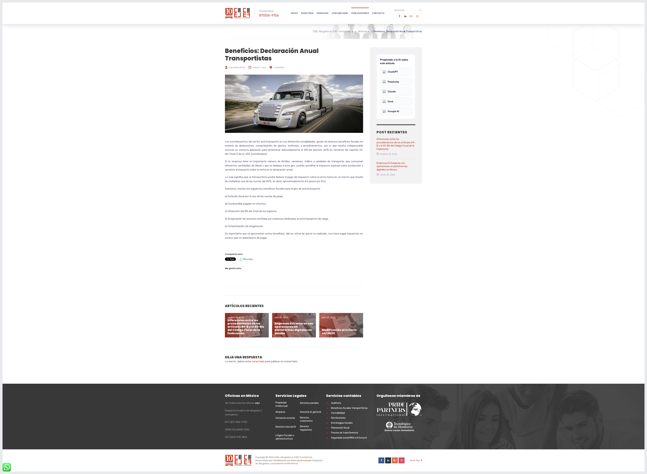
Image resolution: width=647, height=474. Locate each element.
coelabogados (237, 67)
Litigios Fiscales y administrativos (284, 437)
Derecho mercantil (285, 426)
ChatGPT (393, 71)
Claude (392, 91)
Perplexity (393, 81)
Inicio (294, 13)
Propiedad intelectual (281, 404)
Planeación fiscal (340, 427)
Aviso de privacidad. (301, 460)
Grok (390, 101)
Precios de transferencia (344, 432)
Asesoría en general (310, 412)
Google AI (393, 111)
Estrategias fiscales (342, 423)
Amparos (280, 412)
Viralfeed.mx (279, 460)
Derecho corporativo (306, 419)
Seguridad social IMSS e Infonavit (349, 437)
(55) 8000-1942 (241, 429)
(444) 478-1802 (238, 437)
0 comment (279, 67)
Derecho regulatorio (306, 428)
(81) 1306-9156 (238, 422)
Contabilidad (340, 13)
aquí (257, 403)
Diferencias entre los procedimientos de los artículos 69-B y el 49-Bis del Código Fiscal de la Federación (245, 326)
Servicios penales (309, 403)
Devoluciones (338, 417)
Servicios (323, 13)
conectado (258, 361)
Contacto (378, 13)
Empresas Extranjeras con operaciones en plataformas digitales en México (294, 328)
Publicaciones (360, 13)
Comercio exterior (285, 418)
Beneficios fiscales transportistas (349, 408)
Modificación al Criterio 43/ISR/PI (339, 331)
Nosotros (307, 13)
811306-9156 (269, 15)
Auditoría (336, 403)
